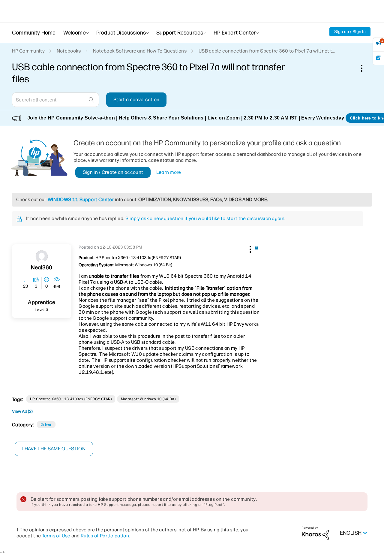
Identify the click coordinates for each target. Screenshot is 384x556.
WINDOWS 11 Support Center (81, 199)
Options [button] (365, 68)
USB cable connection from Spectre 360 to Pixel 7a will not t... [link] (267, 51)
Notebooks (69, 51)
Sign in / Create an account (113, 172)
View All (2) (22, 411)
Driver (46, 424)
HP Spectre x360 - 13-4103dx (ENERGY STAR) (71, 399)
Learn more (168, 172)
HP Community (28, 51)
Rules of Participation (105, 536)
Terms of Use (56, 536)
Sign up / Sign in (350, 31)
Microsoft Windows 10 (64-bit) (148, 399)
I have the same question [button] (54, 449)
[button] (249, 248)
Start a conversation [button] (136, 99)
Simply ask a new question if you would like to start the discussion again (204, 218)
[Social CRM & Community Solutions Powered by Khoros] (315, 532)
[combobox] (55, 99)
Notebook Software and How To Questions (140, 51)
